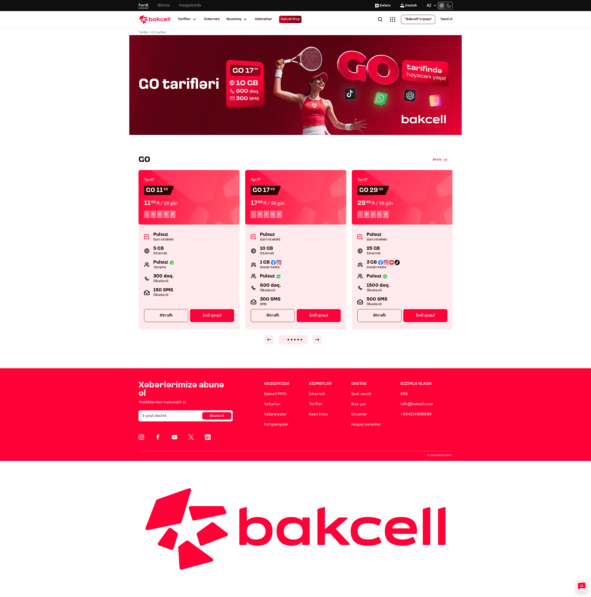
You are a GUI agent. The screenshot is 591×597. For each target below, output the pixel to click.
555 (404, 394)
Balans (385, 5)
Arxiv (437, 159)
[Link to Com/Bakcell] (191, 437)
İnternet (212, 19)
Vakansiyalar (275, 414)
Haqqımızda (190, 5)
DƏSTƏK (359, 384)
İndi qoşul (211, 316)
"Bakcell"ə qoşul (418, 19)
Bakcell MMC (275, 394)
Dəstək (411, 5)
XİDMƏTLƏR (320, 384)
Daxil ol (446, 19)
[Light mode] (441, 5)
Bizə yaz (358, 404)
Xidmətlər (263, 19)
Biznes (164, 5)
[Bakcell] (155, 19)
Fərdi (143, 5)
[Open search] (381, 19)
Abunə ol (217, 416)
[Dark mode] (448, 5)
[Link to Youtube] (174, 437)
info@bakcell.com (417, 404)
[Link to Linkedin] (208, 437)
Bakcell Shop (290, 19)
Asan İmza (318, 414)
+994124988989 (416, 414)
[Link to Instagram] (141, 437)
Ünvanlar (359, 414)
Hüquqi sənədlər (366, 424)
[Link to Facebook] (158, 437)
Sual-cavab (361, 394)
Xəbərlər (272, 404)
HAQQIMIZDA (276, 384)
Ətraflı (166, 316)
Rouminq (233, 19)
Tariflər (184, 19)
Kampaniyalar (276, 424)
